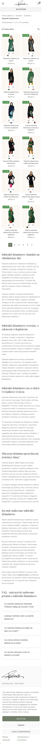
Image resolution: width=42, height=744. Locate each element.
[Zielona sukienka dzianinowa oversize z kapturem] (11, 216)
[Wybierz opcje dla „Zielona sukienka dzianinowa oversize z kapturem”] (9, 225)
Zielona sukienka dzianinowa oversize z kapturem (11, 232)
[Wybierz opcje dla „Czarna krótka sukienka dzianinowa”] (9, 156)
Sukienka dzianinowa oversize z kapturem (31, 93)
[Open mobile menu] (3, 3)
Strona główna (7, 15)
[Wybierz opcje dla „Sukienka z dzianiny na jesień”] (9, 53)
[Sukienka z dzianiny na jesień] (11, 45)
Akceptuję (21, 719)
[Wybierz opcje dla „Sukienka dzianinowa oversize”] (9, 87)
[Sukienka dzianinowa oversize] (11, 78)
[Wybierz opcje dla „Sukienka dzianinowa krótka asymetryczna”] (29, 156)
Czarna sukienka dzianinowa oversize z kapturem (31, 127)
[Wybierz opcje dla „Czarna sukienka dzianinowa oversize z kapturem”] (29, 120)
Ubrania (19, 15)
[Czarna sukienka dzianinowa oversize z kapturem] (31, 112)
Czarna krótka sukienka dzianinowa (11, 162)
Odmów (21, 725)
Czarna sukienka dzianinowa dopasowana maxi (31, 196)
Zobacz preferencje (21, 731)
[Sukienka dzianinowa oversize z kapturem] (31, 78)
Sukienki (27, 15)
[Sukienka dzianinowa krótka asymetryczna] (31, 147)
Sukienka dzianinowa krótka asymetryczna (31, 162)
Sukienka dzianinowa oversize (11, 93)
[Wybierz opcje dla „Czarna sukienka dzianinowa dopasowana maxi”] (29, 189)
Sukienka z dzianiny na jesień (11, 59)
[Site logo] (21, 3)
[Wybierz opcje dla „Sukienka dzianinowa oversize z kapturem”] (29, 87)
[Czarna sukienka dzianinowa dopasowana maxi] (31, 181)
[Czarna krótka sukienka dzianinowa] (11, 147)
